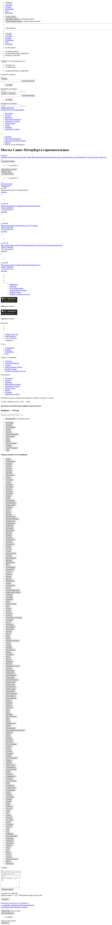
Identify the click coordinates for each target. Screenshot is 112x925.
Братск (8, 509)
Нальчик (9, 668)
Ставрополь (10, 785)
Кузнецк (8, 631)
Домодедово (10, 562)
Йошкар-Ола (10, 581)
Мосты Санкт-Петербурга (77, 157)
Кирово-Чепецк (11, 604)
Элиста (8, 854)
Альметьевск (10, 461)
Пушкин (8, 737)
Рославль (9, 742)
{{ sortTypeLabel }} (7, 174)
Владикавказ (10, 523)
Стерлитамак (10, 790)
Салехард (9, 753)
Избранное (14, 284)
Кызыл (8, 638)
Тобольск (9, 806)
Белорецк (9, 493)
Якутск (8, 861)
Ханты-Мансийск (11, 836)
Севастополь (10, 765)
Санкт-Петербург (11, 448)
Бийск (8, 498)
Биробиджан (10, 500)
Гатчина (8, 549)
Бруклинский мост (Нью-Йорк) (25, 157)
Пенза (8, 721)
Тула (7, 813)
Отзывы (8, 7)
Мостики (40, 157)
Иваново (9, 574)
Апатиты (9, 468)
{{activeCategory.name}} (13, 21)
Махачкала (9, 654)
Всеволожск (10, 544)
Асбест (8, 477)
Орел (8, 712)
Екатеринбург (10, 427)
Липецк (8, 645)
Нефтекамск (10, 673)
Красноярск (10, 629)
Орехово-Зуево (11, 716)
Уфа (7, 450)
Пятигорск (9, 739)
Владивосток (10, 521)
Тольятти (9, 808)
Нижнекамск (10, 677)
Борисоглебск (10, 505)
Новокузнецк (10, 684)
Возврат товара (15, 292)
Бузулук (9, 514)
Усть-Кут (9, 827)
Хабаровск (9, 834)
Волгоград (9, 422)
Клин (7, 606)
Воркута (8, 535)
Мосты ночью (62, 157)
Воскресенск (10, 539)
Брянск (8, 512)
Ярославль (9, 863)
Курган (8, 634)
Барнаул (9, 489)
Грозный (8, 555)
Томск (8, 811)
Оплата (8, 365)
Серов (8, 772)
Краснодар (9, 624)
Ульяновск (9, 820)
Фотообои (9, 113)
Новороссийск (10, 689)
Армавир (9, 473)
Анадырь (9, 464)
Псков (8, 735)
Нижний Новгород (12, 434)
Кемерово (9, 599)
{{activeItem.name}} (12, 19)
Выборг (8, 546)
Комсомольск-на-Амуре (14, 618)
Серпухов (9, 774)
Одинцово (9, 707)
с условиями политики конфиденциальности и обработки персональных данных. (17, 906)
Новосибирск (10, 436)
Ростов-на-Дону (11, 443)
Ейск (7, 565)
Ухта (7, 831)
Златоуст (9, 572)
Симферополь (11, 776)
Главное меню (11, 17)
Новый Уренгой (11, 698)
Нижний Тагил (10, 682)
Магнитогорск (10, 650)
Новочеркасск (10, 696)
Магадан (9, 647)
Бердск (8, 496)
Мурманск (9, 661)
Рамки (7, 125)
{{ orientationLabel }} (8, 161)
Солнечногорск (11, 781)
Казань (8, 429)
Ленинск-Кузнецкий (12, 641)
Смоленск (9, 778)
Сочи (7, 783)
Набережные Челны (12, 666)
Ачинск (8, 482)
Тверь (8, 804)
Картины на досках (12, 121)
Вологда (9, 532)
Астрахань (9, 480)
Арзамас (9, 470)
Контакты (9, 13)
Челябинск (9, 840)
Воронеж (9, 425)
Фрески (8, 115)
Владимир (9, 526)
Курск (8, 636)
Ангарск (8, 466)
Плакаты (8, 127)
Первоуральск (11, 723)
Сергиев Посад (11, 769)
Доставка (8, 5)
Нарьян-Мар (10, 670)
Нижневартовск (11, 675)
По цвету (12, 93)
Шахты (8, 852)
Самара (8, 445)
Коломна (9, 613)
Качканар (9, 597)
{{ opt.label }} (13, 165)
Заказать (4, 192)
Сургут (8, 792)
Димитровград (11, 558)
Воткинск (9, 542)
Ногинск (8, 700)
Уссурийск (9, 824)
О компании (9, 348)
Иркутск (8, 578)
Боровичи (9, 507)
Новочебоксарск (11, 693)
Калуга (8, 588)
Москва (8, 432)
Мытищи (9, 663)
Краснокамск (10, 627)
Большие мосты (7, 157)
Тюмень (8, 815)
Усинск (8, 822)
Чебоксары (9, 838)
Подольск (9, 732)
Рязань (8, 749)
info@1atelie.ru (10, 336)
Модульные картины (13, 119)
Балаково (9, 484)
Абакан (8, 459)
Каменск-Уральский (12, 590)
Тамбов (8, 801)
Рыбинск (9, 746)
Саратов (9, 762)
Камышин (9, 595)
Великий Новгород (12, 519)
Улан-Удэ (9, 818)
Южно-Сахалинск (12, 859)
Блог (7, 11)
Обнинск (9, 705)
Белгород (9, 491)
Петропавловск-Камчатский (15, 730)
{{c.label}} (9, 85)
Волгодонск (10, 530)
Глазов (8, 551)
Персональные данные (18, 290)
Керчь (8, 601)
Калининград (10, 585)
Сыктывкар (9, 797)
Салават (9, 751)
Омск (8, 439)
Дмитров (9, 560)
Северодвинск (11, 767)
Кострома (9, 620)
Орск (7, 719)
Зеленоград (10, 569)
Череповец (9, 843)
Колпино (9, 615)
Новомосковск (11, 686)
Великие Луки (10, 516)
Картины (8, 117)
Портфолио (9, 9)
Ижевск (8, 576)
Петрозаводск (10, 728)
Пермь (8, 441)
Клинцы (8, 608)
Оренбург (9, 714)
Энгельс (9, 857)
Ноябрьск (9, 703)
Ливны (8, 643)
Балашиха (9, 487)
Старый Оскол (11, 788)
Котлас (8, 622)
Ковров (8, 611)
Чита (7, 850)
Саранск (9, 760)
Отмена (4, 78)
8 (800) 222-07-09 (7, 108)
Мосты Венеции (50, 157)
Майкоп (8, 652)
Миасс (8, 657)
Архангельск (10, 475)
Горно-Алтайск (11, 553)
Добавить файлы (7, 889)
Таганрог (9, 799)
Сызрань (9, 795)
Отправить (5, 899)
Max (22, 110)
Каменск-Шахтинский (13, 592)
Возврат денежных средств (20, 294)
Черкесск (9, 845)
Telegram (17, 110)
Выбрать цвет (6, 172)
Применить (5, 923)
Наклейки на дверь (12, 129)
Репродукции (10, 123)
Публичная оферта (17, 288)
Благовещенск (11, 503)
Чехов (8, 847)
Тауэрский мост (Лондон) (96, 157)
